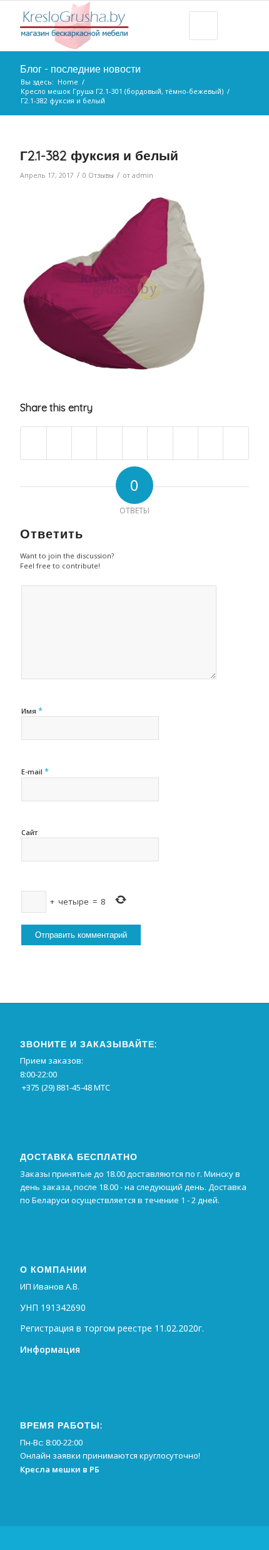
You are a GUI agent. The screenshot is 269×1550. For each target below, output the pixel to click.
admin (142, 175)
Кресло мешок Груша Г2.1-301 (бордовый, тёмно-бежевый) (122, 91)
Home (68, 81)
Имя (32, 710)
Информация (50, 1349)
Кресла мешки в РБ (59, 1469)
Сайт (29, 832)
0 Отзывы (98, 175)
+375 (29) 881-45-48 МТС (66, 1087)
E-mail (35, 771)
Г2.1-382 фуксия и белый (99, 155)
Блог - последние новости (80, 69)
